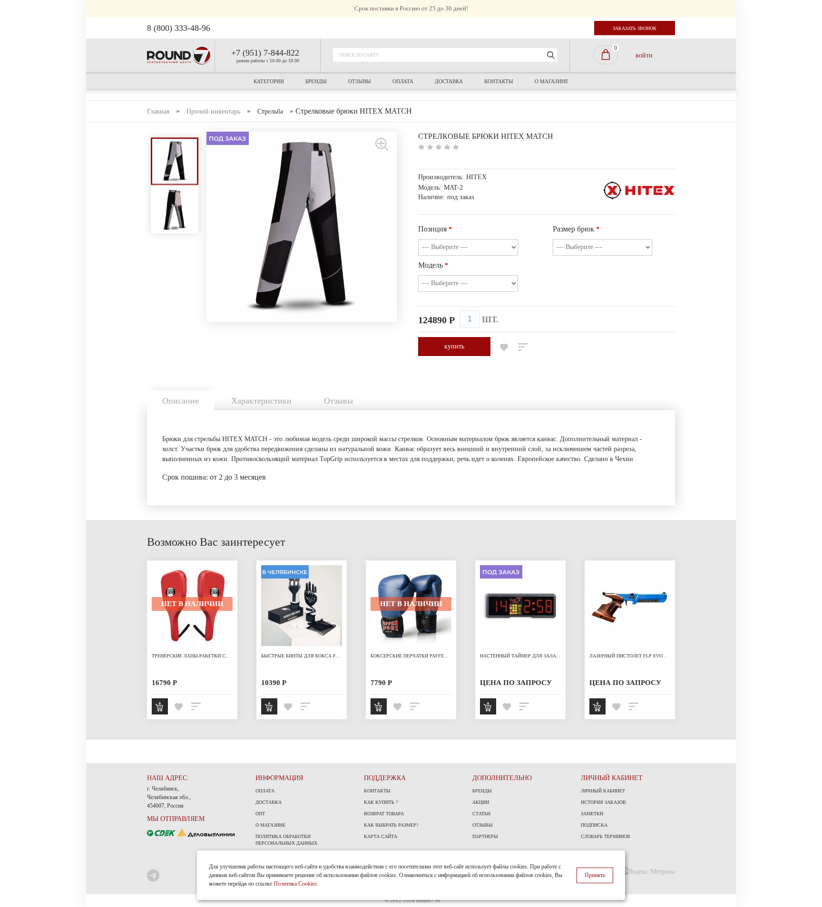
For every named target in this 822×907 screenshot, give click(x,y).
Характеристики (261, 400)
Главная (158, 111)
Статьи (481, 813)
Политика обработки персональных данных (286, 840)
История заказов (603, 802)
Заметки (592, 813)
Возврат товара (384, 813)
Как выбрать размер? (391, 825)
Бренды (316, 81)
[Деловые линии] (206, 832)
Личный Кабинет (603, 790)
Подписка (594, 825)
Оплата (402, 81)
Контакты (498, 81)
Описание (180, 400)
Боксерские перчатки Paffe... (409, 655)
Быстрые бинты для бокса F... (300, 655)
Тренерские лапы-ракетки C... (191, 655)
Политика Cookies (295, 883)
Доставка (449, 81)
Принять (595, 875)
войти (644, 54)
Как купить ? (381, 802)
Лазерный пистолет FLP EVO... (628, 655)
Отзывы (359, 81)
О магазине (551, 81)
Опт (260, 813)
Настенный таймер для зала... (520, 655)
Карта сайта (380, 836)
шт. (490, 319)
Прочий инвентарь (213, 111)
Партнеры (485, 836)
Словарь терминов (605, 836)
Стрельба (270, 111)
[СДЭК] (162, 832)
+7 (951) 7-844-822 (265, 53)
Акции (480, 802)
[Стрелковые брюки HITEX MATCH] (382, 143)
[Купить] (160, 706)
